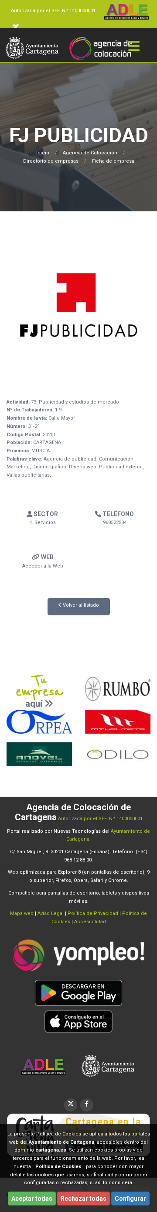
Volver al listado (80, 605)
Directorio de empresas (50, 161)
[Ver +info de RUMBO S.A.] (117, 689)
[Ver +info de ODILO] (117, 754)
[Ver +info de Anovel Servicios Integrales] (39, 754)
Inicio (42, 153)
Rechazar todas (83, 1198)
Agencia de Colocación (90, 153)
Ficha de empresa (113, 161)
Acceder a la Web (42, 566)
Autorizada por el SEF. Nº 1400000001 (53, 10)
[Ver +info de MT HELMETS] (117, 722)
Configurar (130, 1198)
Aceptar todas (31, 1198)
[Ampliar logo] (78, 304)
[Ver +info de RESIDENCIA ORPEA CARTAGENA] (39, 722)
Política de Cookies (58, 1166)
